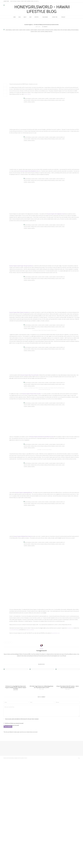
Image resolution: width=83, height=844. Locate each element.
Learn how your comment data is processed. (28, 731)
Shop (30, 17)
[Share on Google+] (9, 642)
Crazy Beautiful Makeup (14, 629)
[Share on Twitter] (5, 88)
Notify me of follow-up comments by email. (14, 723)
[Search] (68, 17)
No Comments (45, 26)
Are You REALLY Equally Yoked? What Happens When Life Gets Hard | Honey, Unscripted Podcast (25, 1)
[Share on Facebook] (5, 85)
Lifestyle (36, 17)
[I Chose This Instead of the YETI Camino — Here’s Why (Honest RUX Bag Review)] (67, 676)
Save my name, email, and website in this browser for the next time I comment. (22, 718)
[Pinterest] (5, 91)
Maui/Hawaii (45, 17)
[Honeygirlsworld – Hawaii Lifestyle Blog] (41, 9)
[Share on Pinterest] (11, 642)
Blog (20, 17)
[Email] (5, 95)
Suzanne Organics (27, 94)
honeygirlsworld (41, 650)
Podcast (63, 17)
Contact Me (54, 17)
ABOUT (25, 17)
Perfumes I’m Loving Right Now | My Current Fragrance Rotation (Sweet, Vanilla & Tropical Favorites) (15, 688)
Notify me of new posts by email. (12, 725)
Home (14, 17)
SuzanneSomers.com (55, 633)
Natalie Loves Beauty (30, 629)
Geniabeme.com (70, 628)
